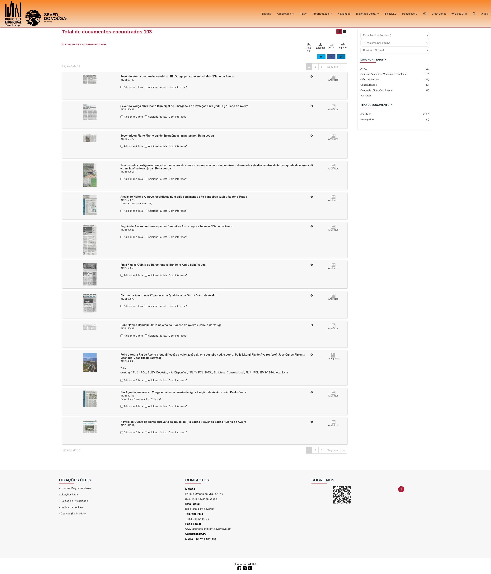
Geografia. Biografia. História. (394, 90)
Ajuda (484, 13)
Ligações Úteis (69, 494)
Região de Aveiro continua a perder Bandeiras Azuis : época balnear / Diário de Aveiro (176, 226)
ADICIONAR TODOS (73, 44)
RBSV (303, 13)
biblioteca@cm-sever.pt (199, 509)
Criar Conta (439, 13)
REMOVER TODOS (96, 44)
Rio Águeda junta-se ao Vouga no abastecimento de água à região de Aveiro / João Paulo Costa (183, 392)
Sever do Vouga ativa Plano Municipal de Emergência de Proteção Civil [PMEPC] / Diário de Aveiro (184, 106)
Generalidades (394, 85)
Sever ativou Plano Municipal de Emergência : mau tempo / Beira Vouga (167, 135)
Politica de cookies (72, 507)
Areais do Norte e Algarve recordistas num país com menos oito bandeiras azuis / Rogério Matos (183, 196)
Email (331, 47)
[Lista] (339, 31)
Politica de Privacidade (74, 500)
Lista (459, 13)
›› (344, 66)
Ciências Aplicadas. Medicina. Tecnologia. (394, 74)
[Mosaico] (344, 31)
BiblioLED (390, 13)
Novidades (344, 13)
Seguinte (332, 66)
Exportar (320, 47)
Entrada (266, 13)
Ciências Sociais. (394, 79)
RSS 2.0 (308, 49)
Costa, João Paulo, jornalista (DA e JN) (140, 399)
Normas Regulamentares (76, 488)
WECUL (252, 564)
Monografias (394, 119)
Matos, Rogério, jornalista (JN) (136, 203)
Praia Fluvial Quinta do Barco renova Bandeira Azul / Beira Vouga (163, 264)
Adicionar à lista (133, 87)
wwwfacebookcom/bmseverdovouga (208, 529)
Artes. (394, 68)
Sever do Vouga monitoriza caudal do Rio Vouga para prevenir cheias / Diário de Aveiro (177, 76)
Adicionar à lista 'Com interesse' (167, 87)
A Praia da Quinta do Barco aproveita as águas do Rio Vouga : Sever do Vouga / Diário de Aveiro (183, 422)
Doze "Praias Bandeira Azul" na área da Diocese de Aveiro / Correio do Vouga (171, 325)
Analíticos (394, 114)
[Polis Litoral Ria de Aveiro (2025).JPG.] (90, 362)
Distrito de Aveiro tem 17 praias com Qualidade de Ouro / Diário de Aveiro (168, 295)
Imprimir (343, 47)
